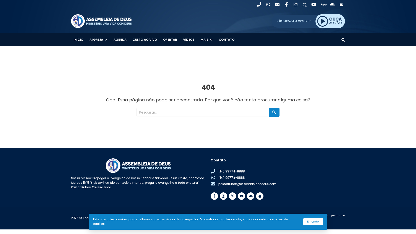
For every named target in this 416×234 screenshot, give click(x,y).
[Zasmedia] (334, 220)
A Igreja (96, 39)
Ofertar (170, 39)
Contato (227, 39)
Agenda (120, 39)
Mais (204, 39)
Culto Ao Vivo (145, 39)
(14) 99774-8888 (231, 171)
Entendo (313, 221)
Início (78, 39)
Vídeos (189, 39)
